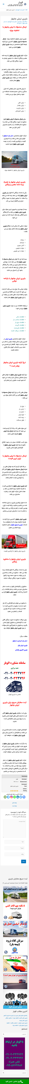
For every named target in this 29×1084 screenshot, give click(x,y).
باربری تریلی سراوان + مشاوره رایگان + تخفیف (17, 1023)
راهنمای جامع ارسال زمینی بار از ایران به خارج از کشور (15, 1015)
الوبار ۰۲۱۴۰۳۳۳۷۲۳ (15, 4)
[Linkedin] (17, 797)
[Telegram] (8, 797)
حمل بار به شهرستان (12, 22)
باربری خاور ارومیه (23, 1020)
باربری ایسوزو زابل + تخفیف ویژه (20, 1025)
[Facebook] (24, 797)
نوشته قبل (14, 803)
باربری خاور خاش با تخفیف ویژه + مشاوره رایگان (16, 1018)
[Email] (5, 797)
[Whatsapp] (14, 797)
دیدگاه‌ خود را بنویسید (22, 22)
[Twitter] (20, 797)
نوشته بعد (14, 806)
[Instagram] (11, 797)
